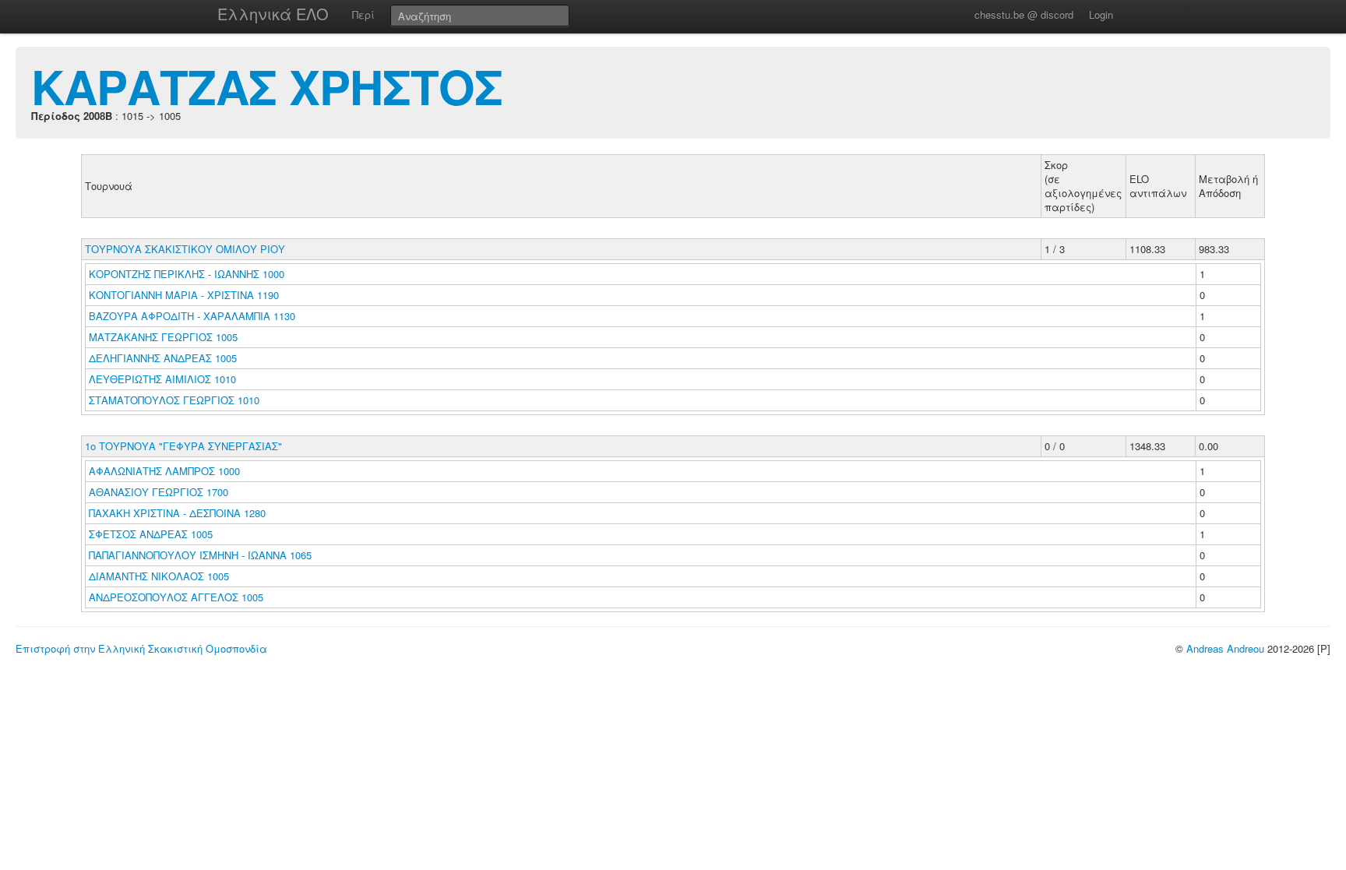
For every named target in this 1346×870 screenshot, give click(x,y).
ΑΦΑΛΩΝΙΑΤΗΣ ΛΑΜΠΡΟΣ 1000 (164, 470)
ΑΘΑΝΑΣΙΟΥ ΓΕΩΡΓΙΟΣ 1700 (158, 491)
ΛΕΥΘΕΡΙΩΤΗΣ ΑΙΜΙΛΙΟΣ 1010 (162, 379)
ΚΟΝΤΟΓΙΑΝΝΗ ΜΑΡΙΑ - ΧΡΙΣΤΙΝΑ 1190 (184, 294)
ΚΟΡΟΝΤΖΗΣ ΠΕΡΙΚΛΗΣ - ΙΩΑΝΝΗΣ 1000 (186, 273)
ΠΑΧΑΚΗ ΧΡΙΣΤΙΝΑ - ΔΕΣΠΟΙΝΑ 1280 (177, 512)
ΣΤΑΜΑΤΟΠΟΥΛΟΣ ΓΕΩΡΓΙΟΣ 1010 (174, 400)
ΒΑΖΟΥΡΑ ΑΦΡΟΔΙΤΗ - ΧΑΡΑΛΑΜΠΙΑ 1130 (192, 315)
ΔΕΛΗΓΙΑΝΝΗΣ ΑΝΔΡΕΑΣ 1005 (163, 357)
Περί (363, 14)
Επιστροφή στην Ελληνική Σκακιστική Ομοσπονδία (141, 648)
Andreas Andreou (1225, 648)
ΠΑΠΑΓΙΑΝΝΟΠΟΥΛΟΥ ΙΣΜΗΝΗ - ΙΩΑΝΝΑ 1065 (200, 555)
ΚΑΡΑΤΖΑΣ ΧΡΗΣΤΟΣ (266, 85)
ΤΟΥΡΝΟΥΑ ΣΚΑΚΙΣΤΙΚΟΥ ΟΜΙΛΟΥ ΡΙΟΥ (185, 248)
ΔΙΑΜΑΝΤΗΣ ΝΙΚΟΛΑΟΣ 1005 (159, 576)
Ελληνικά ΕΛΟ (273, 13)
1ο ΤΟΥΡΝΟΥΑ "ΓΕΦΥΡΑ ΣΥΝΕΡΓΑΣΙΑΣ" (183, 446)
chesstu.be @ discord (1023, 14)
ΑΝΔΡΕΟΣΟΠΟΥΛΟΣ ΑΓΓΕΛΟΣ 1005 (176, 597)
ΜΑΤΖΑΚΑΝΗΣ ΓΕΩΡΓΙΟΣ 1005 (163, 336)
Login (1101, 14)
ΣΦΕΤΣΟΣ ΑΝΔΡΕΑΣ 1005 (151, 534)
